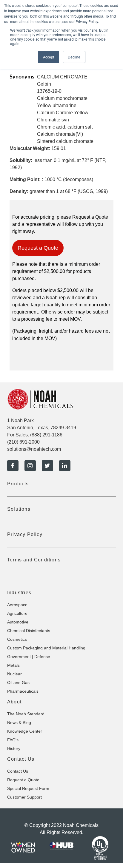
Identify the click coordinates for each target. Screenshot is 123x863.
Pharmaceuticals (23, 691)
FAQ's (13, 739)
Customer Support (24, 797)
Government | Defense (28, 656)
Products (18, 483)
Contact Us (17, 771)
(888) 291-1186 (46, 434)
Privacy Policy (24, 534)
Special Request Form (28, 788)
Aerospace (17, 604)
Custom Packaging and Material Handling (46, 648)
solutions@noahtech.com (34, 449)
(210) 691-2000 (23, 441)
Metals (13, 665)
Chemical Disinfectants (28, 630)
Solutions (18, 509)
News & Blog (19, 722)
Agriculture (17, 613)
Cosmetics (17, 639)
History (13, 748)
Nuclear (14, 673)
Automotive (17, 622)
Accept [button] (48, 56)
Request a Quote (38, 248)
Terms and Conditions (34, 559)
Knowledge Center (24, 731)
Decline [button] (74, 56)
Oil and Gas (18, 682)
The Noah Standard (25, 713)
